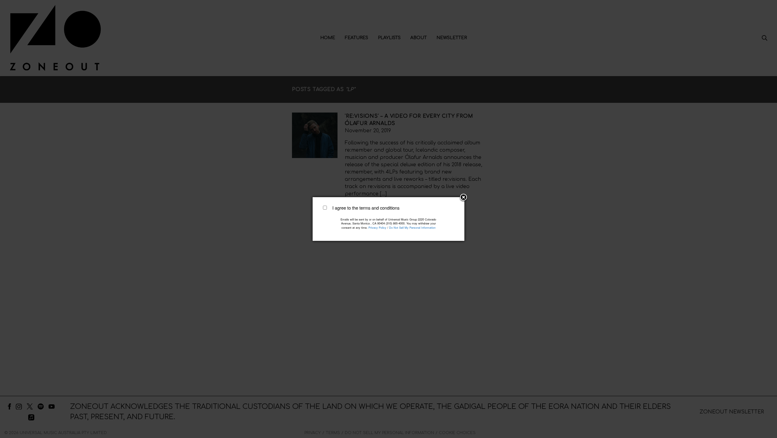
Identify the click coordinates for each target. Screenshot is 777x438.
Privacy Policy (377, 228)
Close (463, 197)
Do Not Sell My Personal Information (412, 228)
